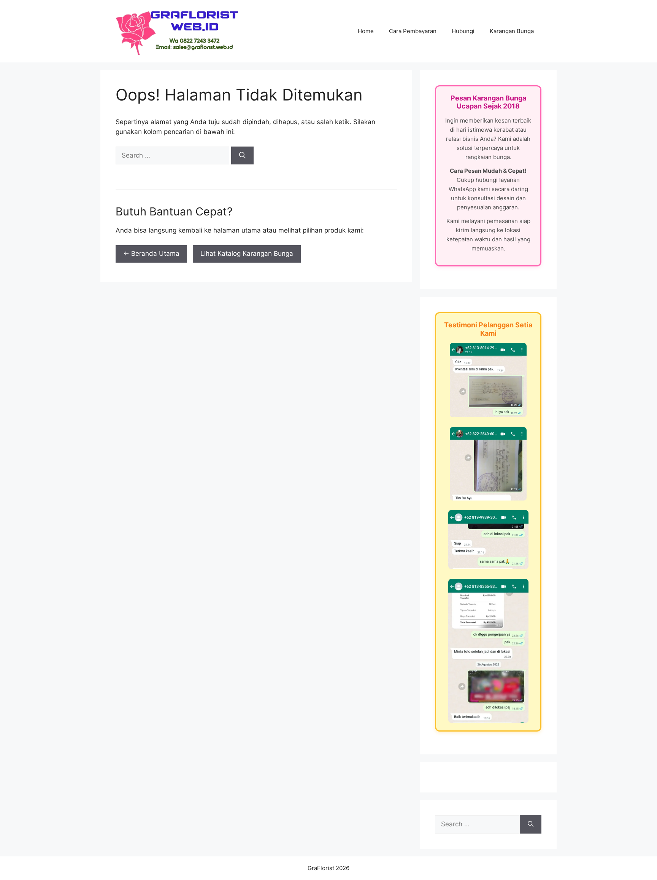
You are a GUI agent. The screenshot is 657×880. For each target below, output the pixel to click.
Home (366, 31)
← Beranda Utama (151, 253)
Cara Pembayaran (412, 31)
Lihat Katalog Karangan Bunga (246, 253)
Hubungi (463, 31)
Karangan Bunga (512, 31)
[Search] (242, 156)
